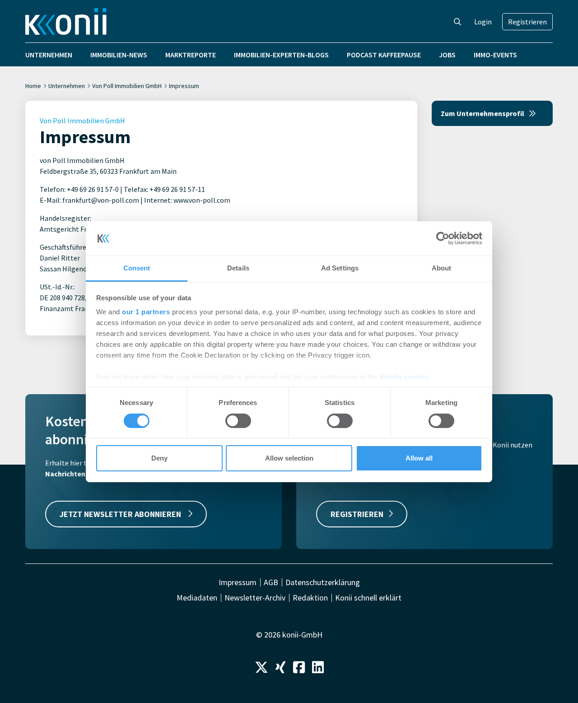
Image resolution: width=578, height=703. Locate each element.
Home (33, 86)
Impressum (237, 582)
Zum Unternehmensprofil (482, 113)
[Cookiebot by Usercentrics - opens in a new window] (442, 238)
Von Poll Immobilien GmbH (127, 86)
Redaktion (310, 598)
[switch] (238, 421)
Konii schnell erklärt (368, 598)
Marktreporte (190, 54)
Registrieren (527, 21)
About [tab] (442, 268)
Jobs (447, 54)
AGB (271, 582)
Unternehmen (48, 54)
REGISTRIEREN (357, 514)
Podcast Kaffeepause (384, 54)
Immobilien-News (118, 54)
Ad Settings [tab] (340, 268)
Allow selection (289, 458)
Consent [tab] (136, 268)
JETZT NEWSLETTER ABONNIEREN (121, 514)
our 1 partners (146, 312)
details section (404, 377)
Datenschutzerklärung (322, 582)
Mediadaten (197, 598)
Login (483, 21)
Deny (159, 458)
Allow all (419, 458)
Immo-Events (495, 54)
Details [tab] (238, 268)
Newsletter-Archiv (254, 598)
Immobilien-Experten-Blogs (281, 54)
